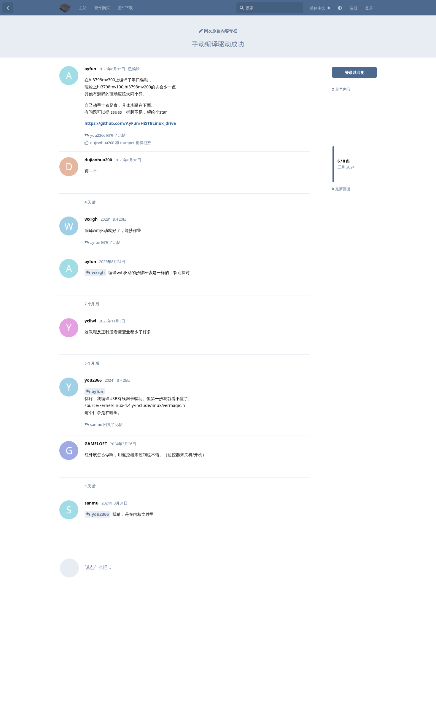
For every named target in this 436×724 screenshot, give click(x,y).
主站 (83, 7)
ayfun (97, 391)
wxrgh (98, 272)
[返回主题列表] (7, 7)
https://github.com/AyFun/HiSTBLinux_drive (130, 123)
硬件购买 (102, 7)
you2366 (100, 514)
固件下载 (125, 7)
